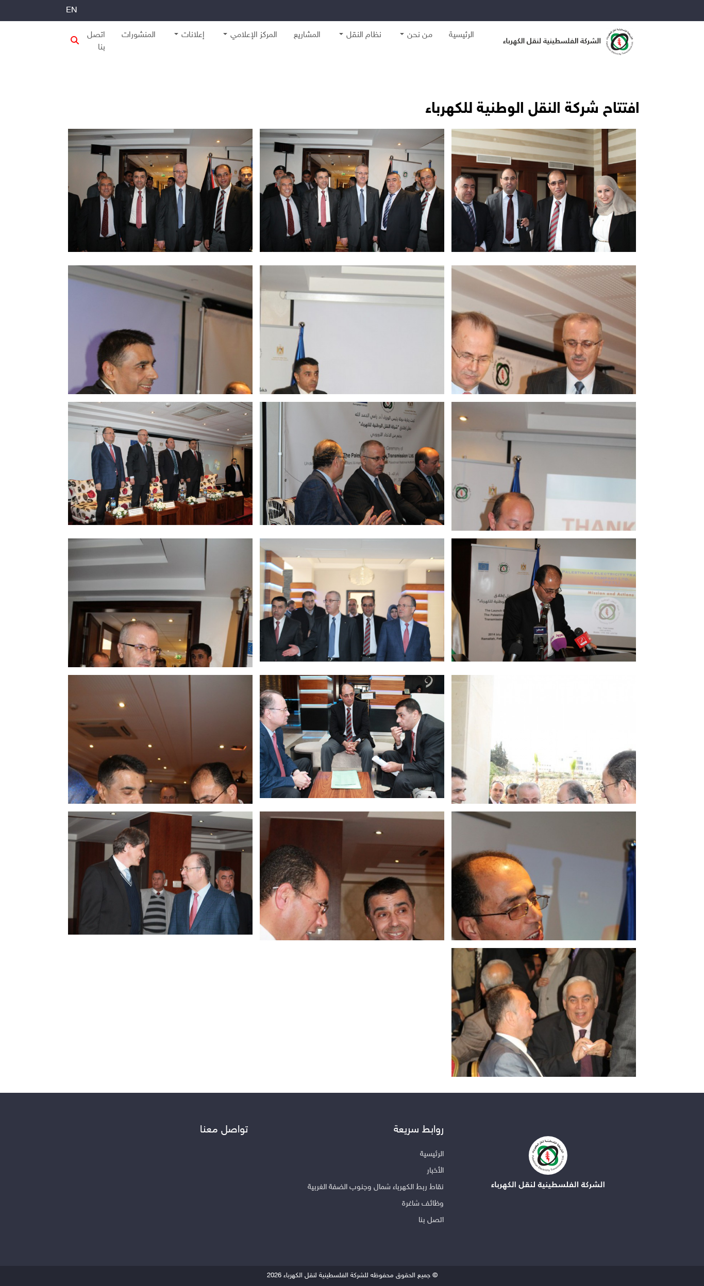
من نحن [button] (419, 35)
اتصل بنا (96, 41)
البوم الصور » (588, 67)
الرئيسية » (625, 67)
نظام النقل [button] (363, 35)
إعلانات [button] (193, 35)
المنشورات (139, 35)
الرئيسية (461, 35)
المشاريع (307, 35)
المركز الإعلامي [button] (253, 35)
